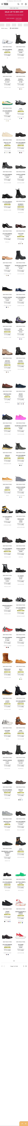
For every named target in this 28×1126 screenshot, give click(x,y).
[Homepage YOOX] (6, 4)
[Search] (18, 4)
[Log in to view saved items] (22, 4)
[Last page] (25, 966)
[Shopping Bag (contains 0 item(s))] (25, 4)
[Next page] (23, 966)
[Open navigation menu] (2, 4)
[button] (14, 961)
